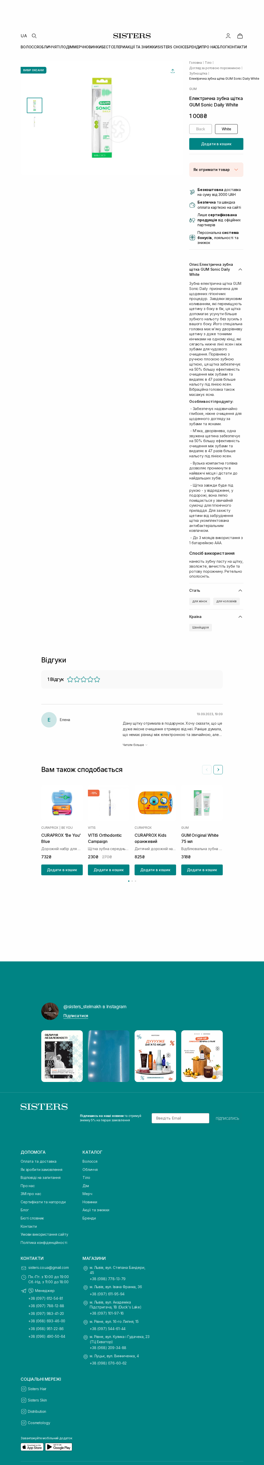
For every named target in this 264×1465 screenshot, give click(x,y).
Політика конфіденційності (44, 1242)
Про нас (28, 1186)
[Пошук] (34, 35)
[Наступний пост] (214, 1056)
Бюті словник (32, 1218)
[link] (240, 35)
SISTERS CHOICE (172, 47)
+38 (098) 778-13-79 (108, 1279)
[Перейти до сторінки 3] (135, 881)
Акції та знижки (95, 1210)
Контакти (29, 1226)
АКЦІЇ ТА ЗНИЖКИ (141, 47)
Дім (85, 1186)
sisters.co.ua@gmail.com (48, 1267)
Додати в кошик (216, 144)
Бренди (89, 1218)
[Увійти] (228, 35)
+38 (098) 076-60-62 (108, 1363)
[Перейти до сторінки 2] (132, 881)
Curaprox (49, 828)
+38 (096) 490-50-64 (46, 1336)
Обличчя (90, 1169)
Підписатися (75, 1015)
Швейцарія (200, 627)
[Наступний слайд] (218, 769)
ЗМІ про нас (31, 1193)
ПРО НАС (209, 47)
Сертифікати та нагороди (43, 1202)
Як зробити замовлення (41, 1169)
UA (24, 35)
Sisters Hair (37, 1389)
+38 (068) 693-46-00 (46, 1321)
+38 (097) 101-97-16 (107, 1313)
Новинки (89, 1202)
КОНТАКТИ (237, 47)
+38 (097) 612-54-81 (45, 1298)
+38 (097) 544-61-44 (108, 1328)
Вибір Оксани (33, 70)
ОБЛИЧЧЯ (48, 47)
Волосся (89, 1161)
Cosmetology (39, 1423)
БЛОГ (222, 47)
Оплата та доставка (38, 1161)
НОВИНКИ (93, 47)
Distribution (37, 1411)
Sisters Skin (37, 1400)
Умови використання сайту (44, 1234)
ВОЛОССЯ (30, 47)
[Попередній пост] (50, 1056)
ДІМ (69, 47)
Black (200, 129)
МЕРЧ (78, 47)
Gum (192, 89)
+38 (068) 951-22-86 (46, 1328)
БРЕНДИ (194, 47)
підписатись (227, 1118)
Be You (67, 828)
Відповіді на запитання (41, 1177)
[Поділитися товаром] (173, 71)
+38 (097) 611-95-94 (107, 1294)
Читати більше (133, 745)
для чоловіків (226, 601)
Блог (25, 1210)
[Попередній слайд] (206, 769)
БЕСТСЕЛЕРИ (114, 47)
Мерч (87, 1193)
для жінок (199, 601)
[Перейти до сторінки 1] (128, 881)
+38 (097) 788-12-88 (46, 1306)
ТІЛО (61, 47)
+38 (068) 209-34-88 (108, 1347)
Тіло (86, 1177)
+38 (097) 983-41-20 (46, 1313)
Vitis (92, 828)
